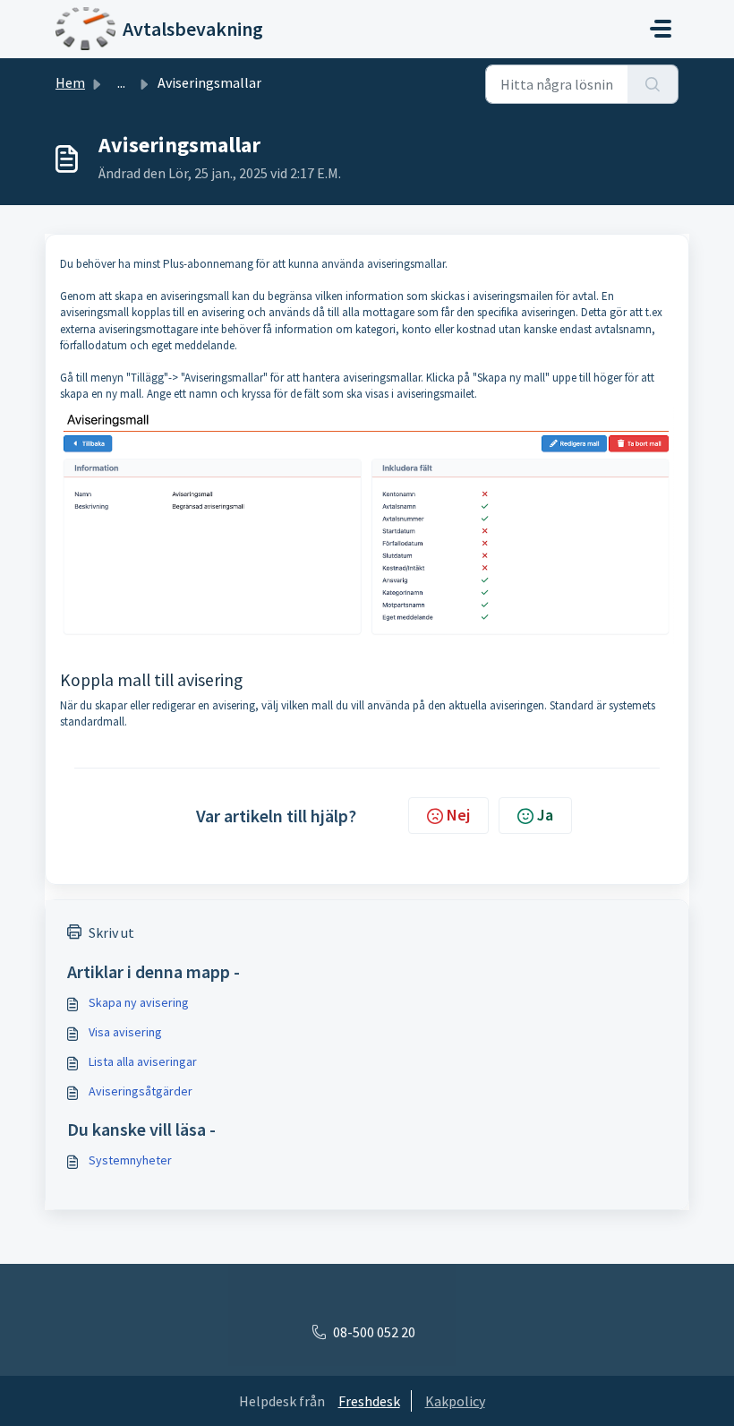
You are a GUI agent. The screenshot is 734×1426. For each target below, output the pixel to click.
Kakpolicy (455, 1401)
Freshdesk (369, 1401)
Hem (70, 82)
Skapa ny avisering (139, 1002)
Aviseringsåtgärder (140, 1091)
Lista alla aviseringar (143, 1061)
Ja (545, 814)
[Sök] (653, 84)
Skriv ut (111, 932)
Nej (458, 814)
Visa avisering (125, 1032)
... (121, 82)
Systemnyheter (130, 1160)
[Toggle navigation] (661, 29)
